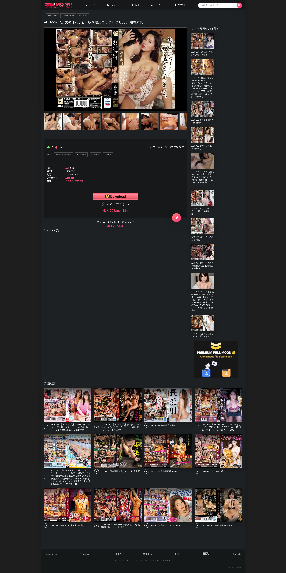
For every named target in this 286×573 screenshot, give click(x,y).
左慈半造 (79, 181)
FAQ (177, 554)
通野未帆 (69, 181)
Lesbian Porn (164, 561)
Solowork (81, 154)
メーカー (158, 5)
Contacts (237, 554)
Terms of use (51, 554)
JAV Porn (150, 561)
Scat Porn (52, 15)
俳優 (137, 5)
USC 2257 (148, 554)
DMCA (118, 554)
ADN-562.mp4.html (115, 210)
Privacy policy (86, 554)
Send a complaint (115, 226)
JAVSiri (181, 5)
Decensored (68, 15)
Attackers (69, 178)
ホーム (92, 5)
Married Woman (63, 154)
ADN (67, 168)
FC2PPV (83, 15)
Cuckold (95, 154)
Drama (108, 154)
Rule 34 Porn (134, 561)
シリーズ (115, 5)
